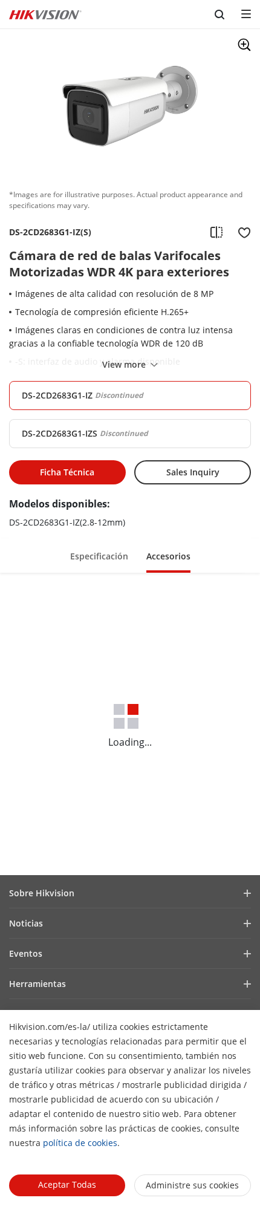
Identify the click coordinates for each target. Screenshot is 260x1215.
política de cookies (80, 1142)
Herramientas (37, 983)
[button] (99, 555)
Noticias (26, 923)
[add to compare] (216, 232)
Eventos (25, 953)
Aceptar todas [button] (67, 1184)
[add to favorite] (240, 232)
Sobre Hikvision (41, 893)
